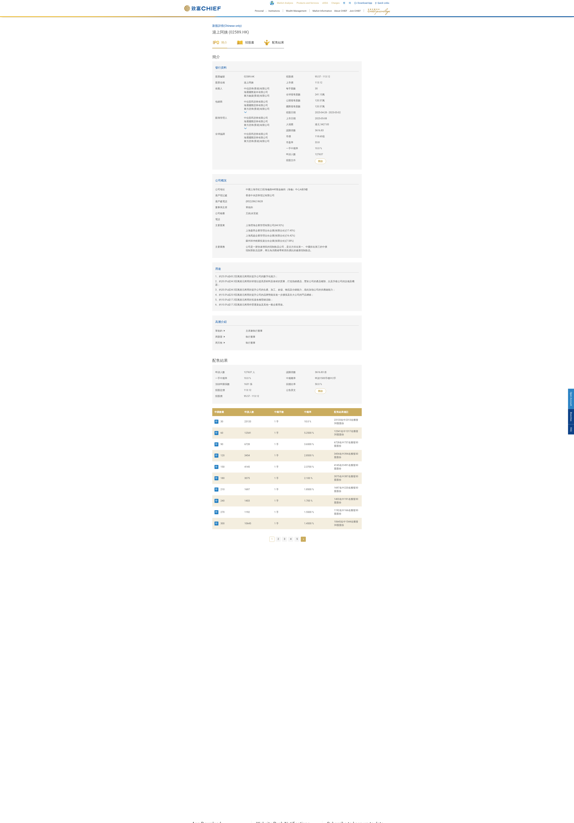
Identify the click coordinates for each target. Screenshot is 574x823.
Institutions (274, 11)
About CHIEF (340, 11)
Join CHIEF (355, 11)
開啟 (320, 161)
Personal (259, 11)
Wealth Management (296, 11)
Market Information (322, 11)
